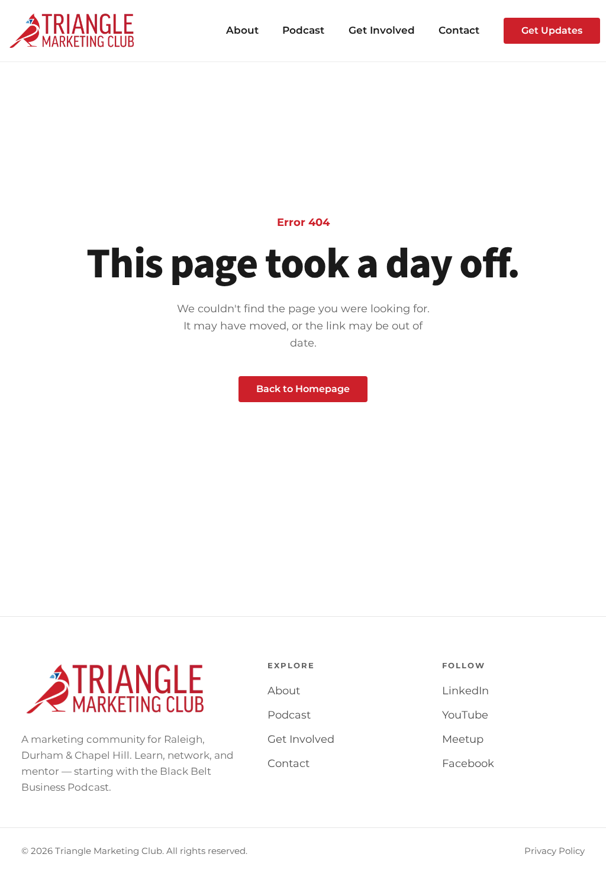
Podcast (303, 30)
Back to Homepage (303, 388)
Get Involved (382, 30)
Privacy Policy (554, 851)
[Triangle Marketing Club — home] (72, 30)
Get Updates (551, 30)
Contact (459, 30)
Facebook (468, 763)
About (242, 30)
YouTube (465, 715)
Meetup (462, 739)
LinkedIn (465, 690)
